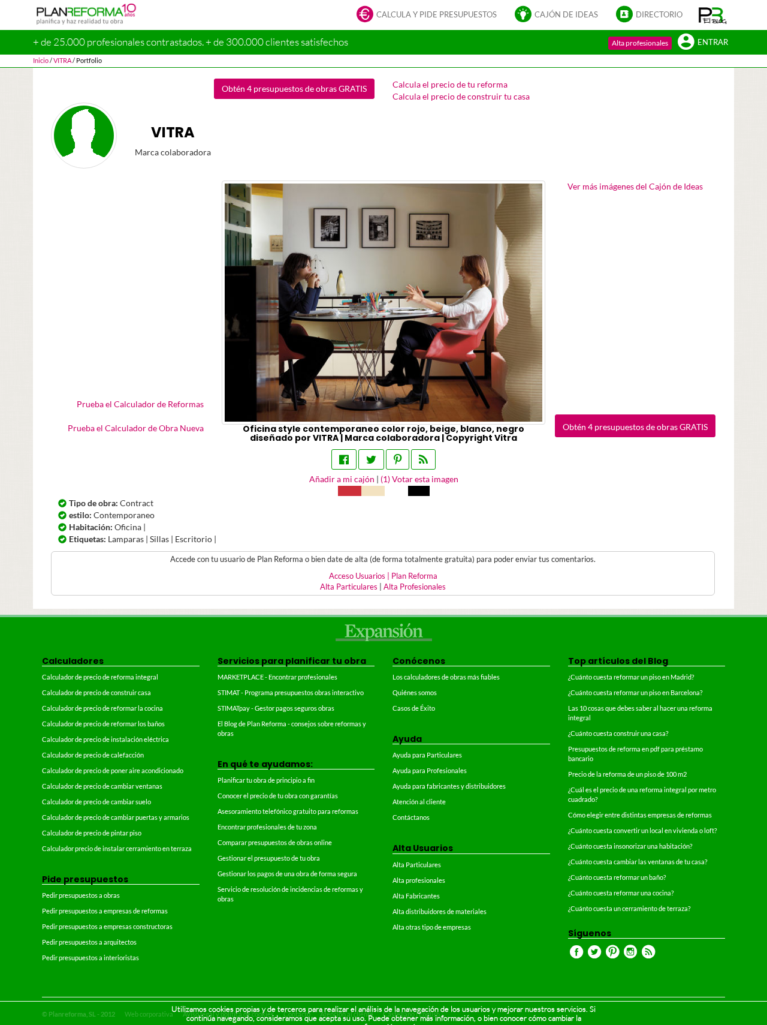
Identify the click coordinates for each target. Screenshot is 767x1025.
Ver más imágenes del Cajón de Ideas (635, 186)
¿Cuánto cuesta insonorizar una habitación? (630, 846)
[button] (712, 15)
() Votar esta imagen (419, 479)
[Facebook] (344, 459)
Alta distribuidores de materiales (439, 911)
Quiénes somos (414, 692)
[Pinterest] (397, 459)
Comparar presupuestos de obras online (275, 842)
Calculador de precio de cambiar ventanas (102, 786)
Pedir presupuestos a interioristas (90, 957)
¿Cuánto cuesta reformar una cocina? (621, 893)
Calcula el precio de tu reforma (450, 84)
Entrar (712, 42)
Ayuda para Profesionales (429, 770)
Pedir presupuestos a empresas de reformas (105, 911)
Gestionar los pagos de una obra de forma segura (287, 873)
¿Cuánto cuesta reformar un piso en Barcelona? (635, 692)
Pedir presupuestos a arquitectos (89, 942)
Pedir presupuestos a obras (81, 895)
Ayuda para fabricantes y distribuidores (449, 786)
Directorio (659, 14)
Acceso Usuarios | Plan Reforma (383, 576)
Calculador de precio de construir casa (96, 692)
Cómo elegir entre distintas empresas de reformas (640, 815)
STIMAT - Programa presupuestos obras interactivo (291, 692)
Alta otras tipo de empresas (431, 927)
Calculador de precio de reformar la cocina (102, 708)
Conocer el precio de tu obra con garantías (278, 795)
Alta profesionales (640, 42)
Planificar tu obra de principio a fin (266, 780)
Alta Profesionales (415, 586)
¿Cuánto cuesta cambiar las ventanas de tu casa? (637, 861)
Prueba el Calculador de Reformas (140, 404)
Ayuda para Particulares (427, 755)
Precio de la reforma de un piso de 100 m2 (627, 774)
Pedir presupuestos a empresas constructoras (107, 926)
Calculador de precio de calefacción (93, 755)
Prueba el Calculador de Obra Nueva (136, 428)
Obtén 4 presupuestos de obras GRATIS (294, 88)
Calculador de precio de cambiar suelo (96, 801)
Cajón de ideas (566, 14)
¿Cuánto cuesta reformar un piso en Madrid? (631, 677)
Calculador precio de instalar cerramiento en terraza (117, 848)
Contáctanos (411, 817)
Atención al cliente (419, 801)
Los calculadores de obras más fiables (446, 677)
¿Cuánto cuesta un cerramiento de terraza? (629, 908)
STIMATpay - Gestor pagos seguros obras (276, 708)
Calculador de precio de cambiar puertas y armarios (115, 817)
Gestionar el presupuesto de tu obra (269, 858)
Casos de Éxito (413, 708)
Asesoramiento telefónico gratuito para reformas (288, 811)
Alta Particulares (349, 586)
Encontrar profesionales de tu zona (267, 827)
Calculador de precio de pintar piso (91, 833)
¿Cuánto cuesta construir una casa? (618, 733)
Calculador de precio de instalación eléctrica (105, 739)
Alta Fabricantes (416, 896)
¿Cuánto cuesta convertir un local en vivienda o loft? (642, 830)
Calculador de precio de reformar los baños (103, 724)
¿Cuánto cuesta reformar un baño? (617, 877)
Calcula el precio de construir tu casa (461, 96)
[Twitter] (371, 459)
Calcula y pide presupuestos (436, 14)
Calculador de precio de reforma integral (100, 677)
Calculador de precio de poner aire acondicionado (112, 770)
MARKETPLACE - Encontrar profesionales (277, 677)
